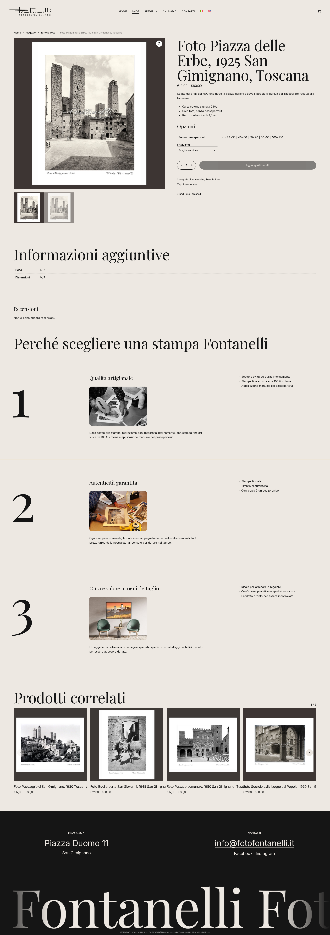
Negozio (31, 32)
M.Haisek (207, 932)
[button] (159, 44)
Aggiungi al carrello (258, 165)
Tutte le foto (48, 32)
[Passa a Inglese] (209, 11)
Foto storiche (197, 179)
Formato (183, 145)
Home (17, 32)
